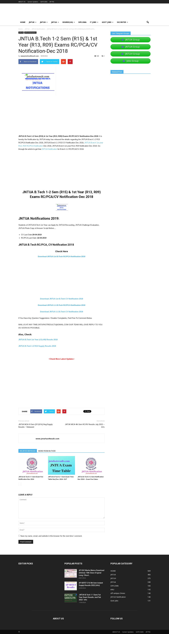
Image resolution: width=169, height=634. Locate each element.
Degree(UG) (67, 22)
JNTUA (54, 22)
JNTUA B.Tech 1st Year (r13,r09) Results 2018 (38, 339)
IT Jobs (93, 22)
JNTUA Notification (30, 32)
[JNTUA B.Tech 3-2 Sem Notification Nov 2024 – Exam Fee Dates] (91, 465)
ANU (112, 589)
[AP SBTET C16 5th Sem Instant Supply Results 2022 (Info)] (70, 586)
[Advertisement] (61, 116)
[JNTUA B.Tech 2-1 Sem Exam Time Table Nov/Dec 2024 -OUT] (61, 465)
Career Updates (33, 2)
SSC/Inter (121, 22)
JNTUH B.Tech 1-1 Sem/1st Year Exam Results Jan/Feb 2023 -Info (90, 597)
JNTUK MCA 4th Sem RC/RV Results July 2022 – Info (85, 425)
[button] (148, 22)
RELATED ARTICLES (27, 451)
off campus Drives (117, 593)
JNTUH (43, 22)
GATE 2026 (43, 2)
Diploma (82, 22)
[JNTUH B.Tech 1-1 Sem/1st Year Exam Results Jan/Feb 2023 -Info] (70, 598)
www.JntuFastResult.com (30, 56)
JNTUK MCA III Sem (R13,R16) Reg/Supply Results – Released (35, 425)
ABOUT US (21, 2)
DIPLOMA (114, 586)
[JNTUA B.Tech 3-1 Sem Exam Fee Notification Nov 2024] (31, 465)
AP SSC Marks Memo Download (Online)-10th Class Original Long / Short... (91, 572)
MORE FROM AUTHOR (47, 451)
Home (20, 29)
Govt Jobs (106, 22)
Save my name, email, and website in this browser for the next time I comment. (51, 536)
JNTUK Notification (118, 597)
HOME (22, 22)
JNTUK (31, 22)
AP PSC (52, 2)
